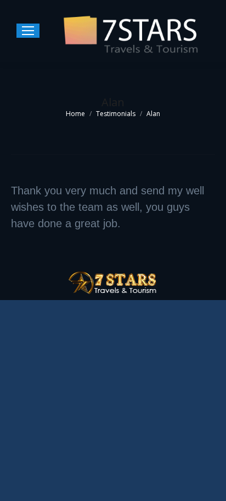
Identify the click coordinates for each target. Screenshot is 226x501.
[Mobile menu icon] (27, 31)
